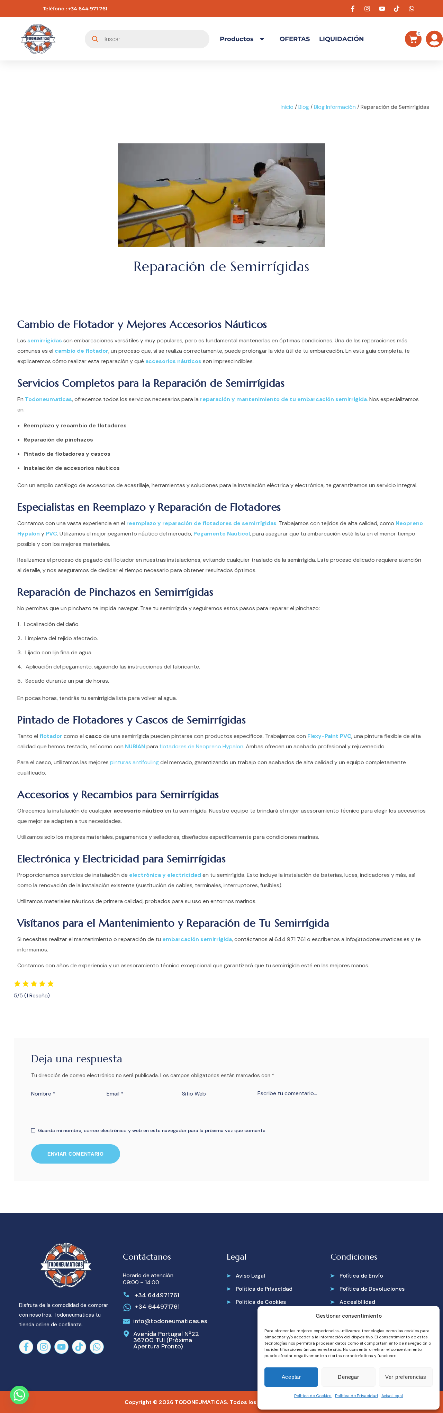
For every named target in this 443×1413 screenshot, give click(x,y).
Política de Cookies (313, 1395)
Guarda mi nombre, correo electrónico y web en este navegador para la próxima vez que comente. (152, 1130)
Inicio (287, 107)
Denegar (348, 1377)
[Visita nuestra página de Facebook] (354, 9)
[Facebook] (26, 1347)
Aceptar (291, 1377)
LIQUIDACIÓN (341, 39)
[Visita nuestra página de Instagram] (368, 9)
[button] (246, 1276)
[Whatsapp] (97, 1347)
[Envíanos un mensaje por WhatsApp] (412, 9)
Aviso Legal (392, 1395)
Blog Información (335, 107)
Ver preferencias (405, 1377)
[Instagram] (44, 1347)
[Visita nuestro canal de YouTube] (383, 9)
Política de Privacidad (356, 1395)
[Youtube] (61, 1347)
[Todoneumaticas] (38, 39)
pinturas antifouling (134, 762)
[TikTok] (79, 1347)
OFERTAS (295, 39)
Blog (303, 107)
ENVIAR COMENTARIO (75, 1154)
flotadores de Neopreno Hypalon (201, 746)
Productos (237, 39)
